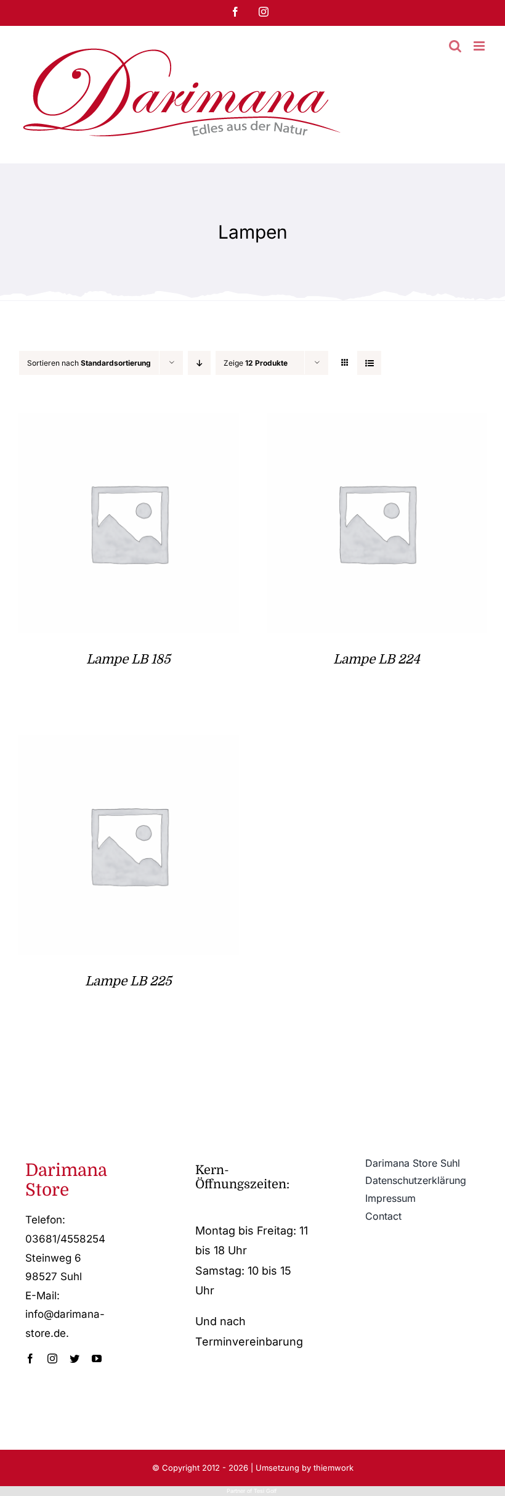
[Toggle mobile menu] (480, 45)
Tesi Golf (266, 1490)
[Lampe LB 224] (377, 422)
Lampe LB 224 (376, 659)
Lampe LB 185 (128, 659)
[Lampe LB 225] (128, 744)
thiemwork (333, 1468)
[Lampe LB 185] (128, 422)
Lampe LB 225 (128, 981)
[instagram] (52, 1358)
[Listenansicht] (369, 363)
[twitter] (74, 1358)
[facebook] (30, 1358)
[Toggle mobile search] (455, 45)
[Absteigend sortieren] (199, 363)
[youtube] (97, 1358)
